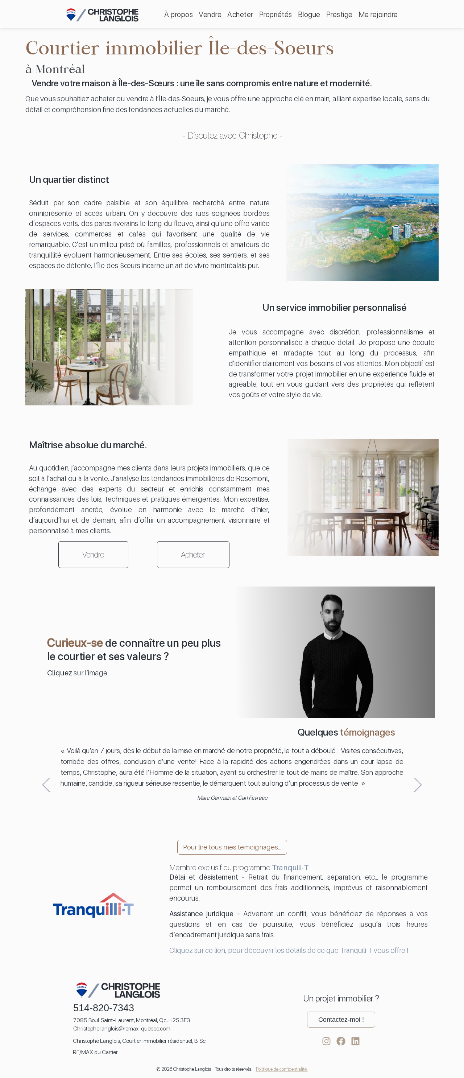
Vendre (210, 14)
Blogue (309, 14)
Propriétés (275, 14)
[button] (46, 785)
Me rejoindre (378, 14)
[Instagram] (326, 1041)
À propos (178, 14)
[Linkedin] (355, 1041)
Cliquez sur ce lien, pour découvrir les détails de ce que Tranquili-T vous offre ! (288, 950)
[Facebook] (341, 1041)
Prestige (339, 14)
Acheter (240, 14)
